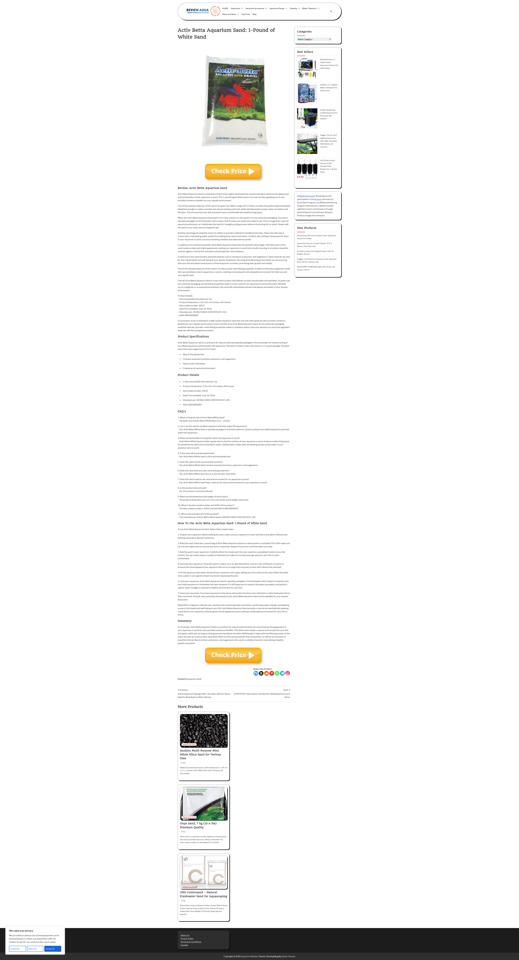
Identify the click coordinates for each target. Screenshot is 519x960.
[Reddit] (266, 673)
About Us (185, 935)
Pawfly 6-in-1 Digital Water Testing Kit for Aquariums (329, 87)
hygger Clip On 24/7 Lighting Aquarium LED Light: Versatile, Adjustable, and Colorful (328, 141)
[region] (35, 940)
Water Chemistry (309, 8)
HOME (225, 8)
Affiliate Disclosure (306, 195)
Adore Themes (288, 956)
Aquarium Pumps (277, 8)
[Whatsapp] (277, 673)
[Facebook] (256, 673)
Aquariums (235, 8)
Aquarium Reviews (249, 956)
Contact (184, 945)
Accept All (50, 949)
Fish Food (246, 14)
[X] (261, 673)
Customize (14, 949)
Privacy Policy (187, 938)
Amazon (318, 199)
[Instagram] (287, 673)
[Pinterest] (271, 673)
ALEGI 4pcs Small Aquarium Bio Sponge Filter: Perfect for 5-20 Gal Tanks (328, 166)
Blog (254, 14)
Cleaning (293, 8)
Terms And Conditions (191, 941)
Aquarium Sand (194, 679)
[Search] (331, 11)
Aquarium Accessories (254, 8)
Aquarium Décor (229, 14)
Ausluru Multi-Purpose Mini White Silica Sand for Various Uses (200, 754)
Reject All (33, 949)
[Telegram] (282, 673)
